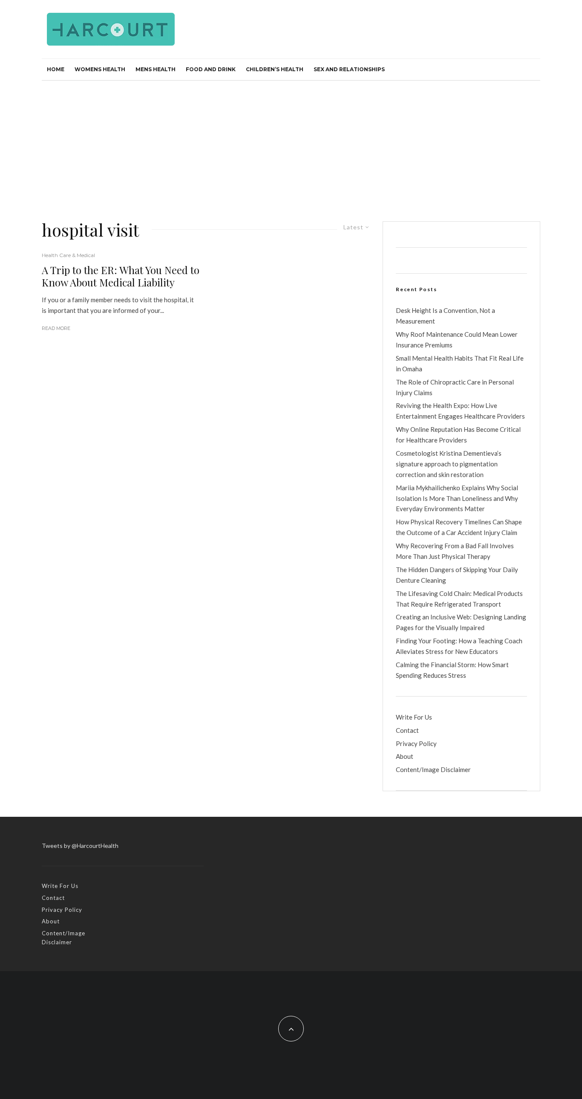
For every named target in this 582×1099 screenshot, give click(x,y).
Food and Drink (211, 69)
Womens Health (100, 69)
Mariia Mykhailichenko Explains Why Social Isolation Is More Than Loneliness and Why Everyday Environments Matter (457, 498)
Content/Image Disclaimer (433, 769)
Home (55, 69)
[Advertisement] (291, 144)
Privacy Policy (416, 743)
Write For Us (414, 717)
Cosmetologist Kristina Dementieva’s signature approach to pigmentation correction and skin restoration (448, 463)
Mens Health (155, 69)
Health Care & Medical (68, 255)
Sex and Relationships (349, 69)
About (404, 756)
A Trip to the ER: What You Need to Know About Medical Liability (120, 276)
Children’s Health (274, 69)
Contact (407, 730)
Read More (56, 328)
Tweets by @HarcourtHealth (80, 845)
